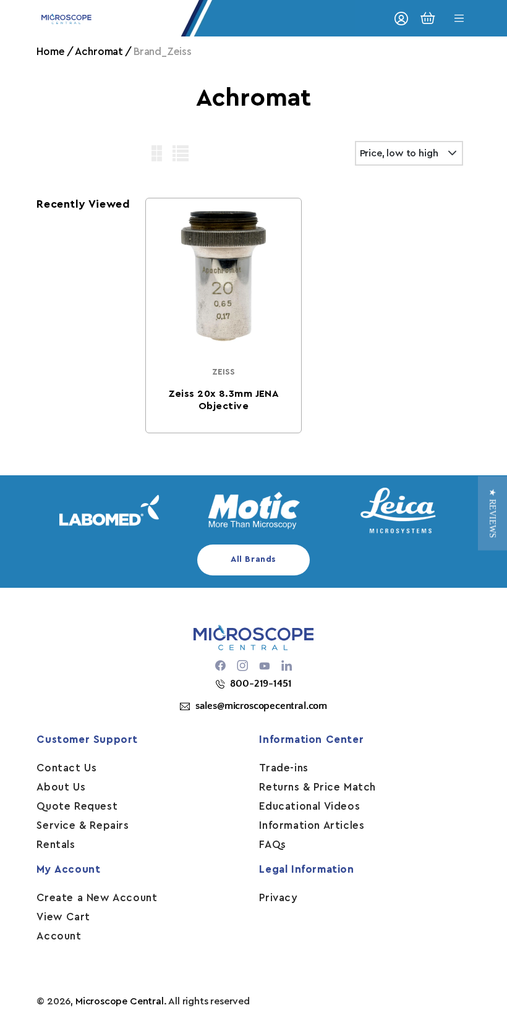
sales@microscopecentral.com (261, 705)
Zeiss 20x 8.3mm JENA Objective (223, 400)
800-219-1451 (260, 683)
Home (50, 51)
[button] (492, 513)
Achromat (99, 51)
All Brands (253, 559)
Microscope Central (119, 1001)
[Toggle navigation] (459, 18)
